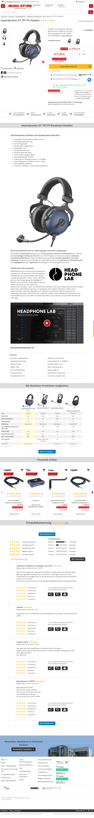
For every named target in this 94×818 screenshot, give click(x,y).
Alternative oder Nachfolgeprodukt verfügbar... (36, 505)
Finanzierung (5, 778)
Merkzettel (20, 68)
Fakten (3, 763)
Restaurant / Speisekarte (23, 775)
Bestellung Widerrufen (45, 782)
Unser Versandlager (45, 769)
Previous (1, 492)
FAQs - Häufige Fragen (8, 766)
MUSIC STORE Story (26, 765)
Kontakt (3, 811)
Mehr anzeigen (46, 451)
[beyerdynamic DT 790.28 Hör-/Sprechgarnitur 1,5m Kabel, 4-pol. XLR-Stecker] (77, 42)
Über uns (4, 760)
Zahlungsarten (43, 763)
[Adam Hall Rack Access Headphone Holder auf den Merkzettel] (66, 470)
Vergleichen (13, 514)
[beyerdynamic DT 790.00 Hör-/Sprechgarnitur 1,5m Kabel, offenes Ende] (69, 42)
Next (93, 492)
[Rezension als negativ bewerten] (58, 594)
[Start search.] (90, 12)
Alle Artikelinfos (67, 36)
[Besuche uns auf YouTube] (92, 810)
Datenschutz (76, 814)
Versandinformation (45, 760)
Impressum (69, 814)
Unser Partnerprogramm (25, 761)
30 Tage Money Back (8, 774)
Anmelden (81, 1)
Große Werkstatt (25, 771)
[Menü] (69, 761)
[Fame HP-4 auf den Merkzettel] (44, 470)
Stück (84, 54)
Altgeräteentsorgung (11, 77)
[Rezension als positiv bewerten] (51, 594)
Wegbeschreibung (44, 778)
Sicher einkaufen (43, 766)
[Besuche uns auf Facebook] (86, 810)
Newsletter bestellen (22, 749)
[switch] (67, 762)
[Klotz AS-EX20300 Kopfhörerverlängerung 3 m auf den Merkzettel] (88, 470)
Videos (21, 780)
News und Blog (15, 811)
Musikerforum (57, 814)
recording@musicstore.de (12, 1)
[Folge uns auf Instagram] (89, 810)
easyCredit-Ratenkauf (8, 781)
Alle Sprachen (78, 559)
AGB (92, 814)
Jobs (20, 768)
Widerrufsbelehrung (85, 814)
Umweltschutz (43, 772)
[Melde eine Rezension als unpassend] (65, 594)
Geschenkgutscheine (45, 775)
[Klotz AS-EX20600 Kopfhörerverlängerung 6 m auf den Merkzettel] (22, 470)
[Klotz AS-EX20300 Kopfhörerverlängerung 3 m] (80, 483)
